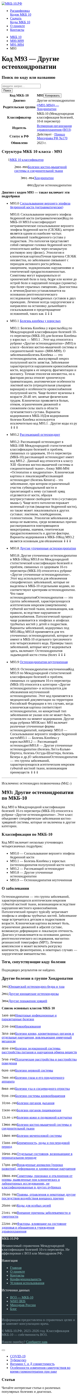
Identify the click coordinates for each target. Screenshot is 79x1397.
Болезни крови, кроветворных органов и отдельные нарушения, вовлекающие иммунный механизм (38, 1037)
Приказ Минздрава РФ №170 (52, 136)
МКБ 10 (15, 37)
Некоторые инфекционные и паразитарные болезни (29, 1017)
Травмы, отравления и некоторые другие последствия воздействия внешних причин (39, 1196)
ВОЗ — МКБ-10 (21, 1297)
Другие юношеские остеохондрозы (33, 994)
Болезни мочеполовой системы (39, 1135)
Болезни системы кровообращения (40, 1096)
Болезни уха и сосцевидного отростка (42, 1088)
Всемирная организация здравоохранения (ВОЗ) (54, 127)
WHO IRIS (17, 1301)
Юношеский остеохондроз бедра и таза (36, 986)
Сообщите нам (36, 1342)
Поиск (7, 90)
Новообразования (28, 1026)
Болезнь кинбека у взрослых (40, 321)
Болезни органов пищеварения (39, 1110)
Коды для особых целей (34, 1205)
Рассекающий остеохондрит (40, 434)
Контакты (17, 1275)
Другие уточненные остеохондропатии (48, 548)
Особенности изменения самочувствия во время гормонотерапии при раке (40, 1369)
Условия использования (27, 1283)
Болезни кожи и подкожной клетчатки (44, 1117)
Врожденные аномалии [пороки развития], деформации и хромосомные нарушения (38, 1166)
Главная (15, 1268)
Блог (13, 1309)
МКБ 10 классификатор (27, 160)
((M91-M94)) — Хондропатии (48, 107)
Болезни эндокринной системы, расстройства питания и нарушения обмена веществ (39, 1050)
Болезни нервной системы (34, 1070)
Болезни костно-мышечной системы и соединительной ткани (40, 169)
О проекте (17, 1271)
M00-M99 (17, 41)
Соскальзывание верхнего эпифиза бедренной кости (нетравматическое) (40, 205)
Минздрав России (23, 1305)
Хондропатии (44, 178)
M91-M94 (17, 44)
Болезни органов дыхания (35, 1103)
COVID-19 (17, 1356)
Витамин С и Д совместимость (32, 1364)
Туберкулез (18, 1360)
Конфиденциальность (25, 1279)
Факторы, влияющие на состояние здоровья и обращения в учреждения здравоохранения (34, 1227)
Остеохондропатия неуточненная (44, 662)
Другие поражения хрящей (27, 1001)
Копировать (52, 95)
